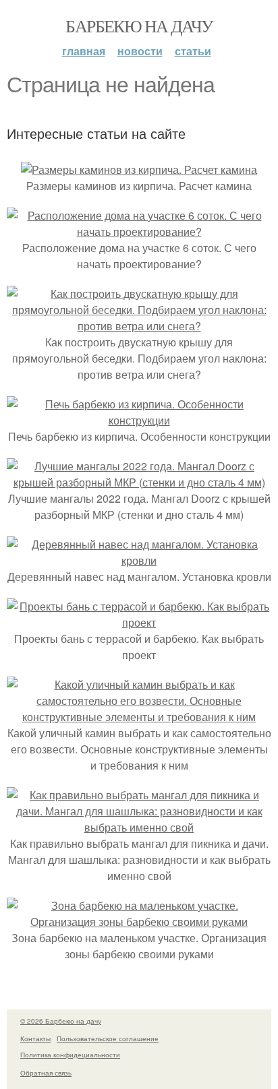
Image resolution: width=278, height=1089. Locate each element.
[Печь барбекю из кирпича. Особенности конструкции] (139, 420)
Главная (83, 51)
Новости (140, 51)
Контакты (35, 1038)
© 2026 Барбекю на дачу (60, 1021)
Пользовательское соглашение (108, 1038)
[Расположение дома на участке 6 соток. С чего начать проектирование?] (139, 231)
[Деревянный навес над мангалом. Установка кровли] (139, 560)
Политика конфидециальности (70, 1054)
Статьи (193, 51)
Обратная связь (46, 1073)
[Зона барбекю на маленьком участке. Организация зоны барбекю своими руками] (139, 921)
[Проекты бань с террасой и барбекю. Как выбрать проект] (139, 622)
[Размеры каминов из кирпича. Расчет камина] (139, 169)
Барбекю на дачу (138, 25)
